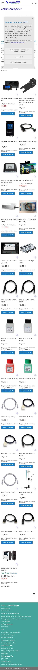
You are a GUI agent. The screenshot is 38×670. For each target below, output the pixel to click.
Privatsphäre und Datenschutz (10, 632)
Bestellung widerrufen (8, 643)
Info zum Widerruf (7, 637)
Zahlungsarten (5, 621)
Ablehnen (19, 57)
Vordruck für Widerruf (8, 640)
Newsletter (4, 653)
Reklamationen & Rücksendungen (11, 664)
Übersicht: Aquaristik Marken (10, 651)
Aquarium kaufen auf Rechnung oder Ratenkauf (16, 616)
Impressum (4, 627)
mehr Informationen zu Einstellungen (19, 51)
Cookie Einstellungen (7, 635)
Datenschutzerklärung (17, 42)
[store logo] (14, 2)
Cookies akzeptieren (18, 62)
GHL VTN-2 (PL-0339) (8, 492)
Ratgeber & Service (7, 648)
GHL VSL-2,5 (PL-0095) (26, 531)
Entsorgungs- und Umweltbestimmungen (14, 619)
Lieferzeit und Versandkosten (10, 613)
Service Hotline (6, 661)
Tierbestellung (5, 611)
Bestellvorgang (6, 608)
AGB (2, 629)
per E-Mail (4, 659)
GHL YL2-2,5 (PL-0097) (8, 453)
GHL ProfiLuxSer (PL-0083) (9, 531)
